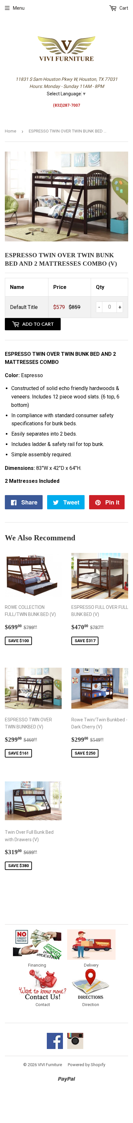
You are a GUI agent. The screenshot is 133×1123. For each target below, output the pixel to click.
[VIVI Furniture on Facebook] (55, 1047)
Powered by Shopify (86, 1064)
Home (10, 131)
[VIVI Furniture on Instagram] (75, 1047)
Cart (123, 8)
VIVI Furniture (50, 1064)
